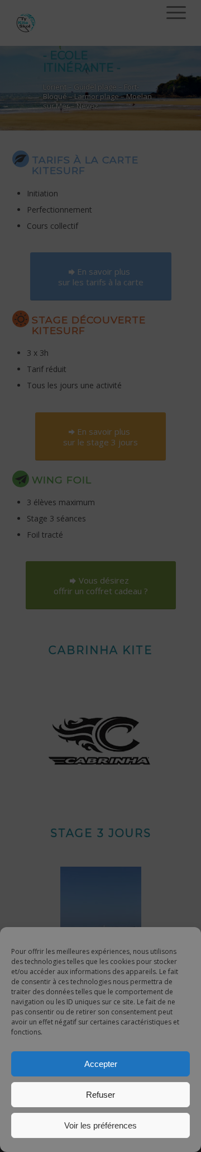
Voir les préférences (100, 1125)
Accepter (100, 1064)
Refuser (100, 1094)
